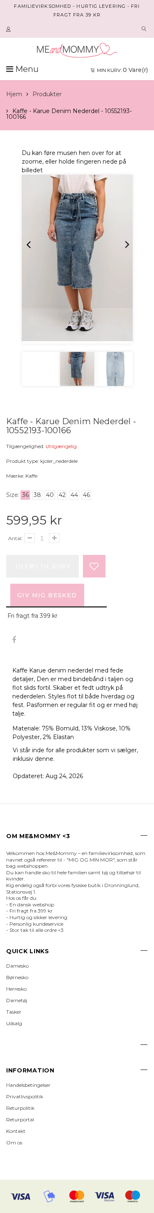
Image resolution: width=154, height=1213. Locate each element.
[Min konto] (9, 29)
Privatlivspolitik (24, 1096)
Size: (12, 495)
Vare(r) (122, 70)
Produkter (47, 94)
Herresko (16, 989)
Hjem (14, 94)
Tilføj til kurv (42, 566)
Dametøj (16, 1000)
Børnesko (17, 977)
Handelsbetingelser (28, 1085)
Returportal (20, 1119)
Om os (14, 1142)
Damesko (17, 966)
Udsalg (14, 1023)
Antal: (15, 538)
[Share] (13, 640)
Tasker (13, 1012)
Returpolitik (20, 1108)
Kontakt (15, 1131)
